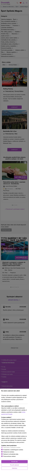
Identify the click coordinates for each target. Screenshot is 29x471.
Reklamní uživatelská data (10, 454)
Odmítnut (14, 468)
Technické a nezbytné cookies (11, 447)
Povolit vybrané (14, 465)
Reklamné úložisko (8, 452)
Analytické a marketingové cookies (13, 450)
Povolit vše (14, 461)
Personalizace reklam (9, 456)
